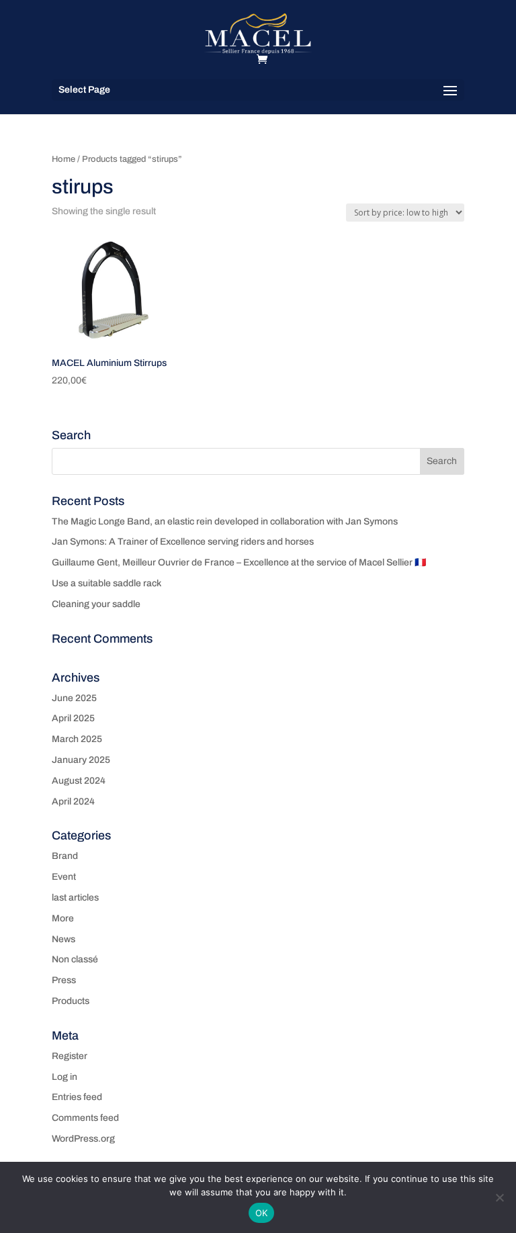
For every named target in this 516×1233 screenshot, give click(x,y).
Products (70, 1001)
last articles (75, 898)
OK (261, 1212)
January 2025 (81, 760)
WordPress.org (83, 1139)
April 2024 (73, 801)
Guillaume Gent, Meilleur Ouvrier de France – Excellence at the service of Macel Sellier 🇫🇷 (239, 562)
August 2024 (78, 781)
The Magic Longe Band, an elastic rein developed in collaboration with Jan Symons (225, 521)
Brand (65, 856)
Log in (64, 1077)
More (63, 918)
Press (64, 980)
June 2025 (74, 698)
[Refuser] (499, 1197)
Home (63, 159)
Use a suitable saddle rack (106, 583)
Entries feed (77, 1097)
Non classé (75, 959)
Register (69, 1056)
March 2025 (77, 739)
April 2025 (73, 718)
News (63, 939)
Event (64, 877)
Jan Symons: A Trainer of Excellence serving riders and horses (183, 542)
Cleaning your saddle (96, 604)
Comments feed (85, 1118)
